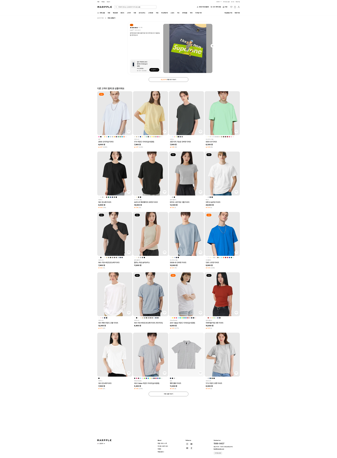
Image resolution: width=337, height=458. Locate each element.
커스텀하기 (153, 70)
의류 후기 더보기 (168, 79)
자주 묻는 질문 (218, 453)
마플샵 (103, 1)
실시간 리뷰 (100, 18)
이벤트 (159, 449)
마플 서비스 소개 (162, 443)
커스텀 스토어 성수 (163, 446)
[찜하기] (129, 131)
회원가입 (238, 1)
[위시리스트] (231, 7)
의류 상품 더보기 (168, 394)
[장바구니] (235, 7)
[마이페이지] (239, 7)
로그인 (232, 1)
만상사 (108, 1)
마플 (98, 1)
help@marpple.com (219, 449)
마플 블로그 (161, 452)
